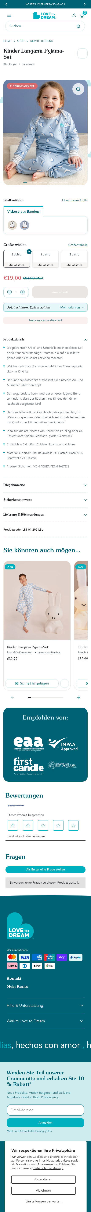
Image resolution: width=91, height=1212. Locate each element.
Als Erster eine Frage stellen (45, 869)
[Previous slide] (6, 4)
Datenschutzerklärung (31, 1131)
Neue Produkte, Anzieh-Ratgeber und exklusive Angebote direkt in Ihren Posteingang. (38, 1095)
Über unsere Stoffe (75, 200)
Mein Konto (17, 987)
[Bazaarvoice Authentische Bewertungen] (16, 805)
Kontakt (14, 978)
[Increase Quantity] (22, 292)
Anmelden (45, 1122)
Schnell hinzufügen (34, 683)
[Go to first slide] (84, 4)
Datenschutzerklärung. (48, 1168)
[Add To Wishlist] (64, 683)
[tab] (25, 182)
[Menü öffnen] (9, 15)
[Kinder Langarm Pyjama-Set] (37, 600)
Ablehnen (43, 1190)
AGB (10, 1131)
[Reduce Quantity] (9, 292)
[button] (14, 825)
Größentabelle (78, 245)
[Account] (74, 15)
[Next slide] (78, 697)
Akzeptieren (43, 1179)
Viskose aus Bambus (23, 211)
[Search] (78, 26)
